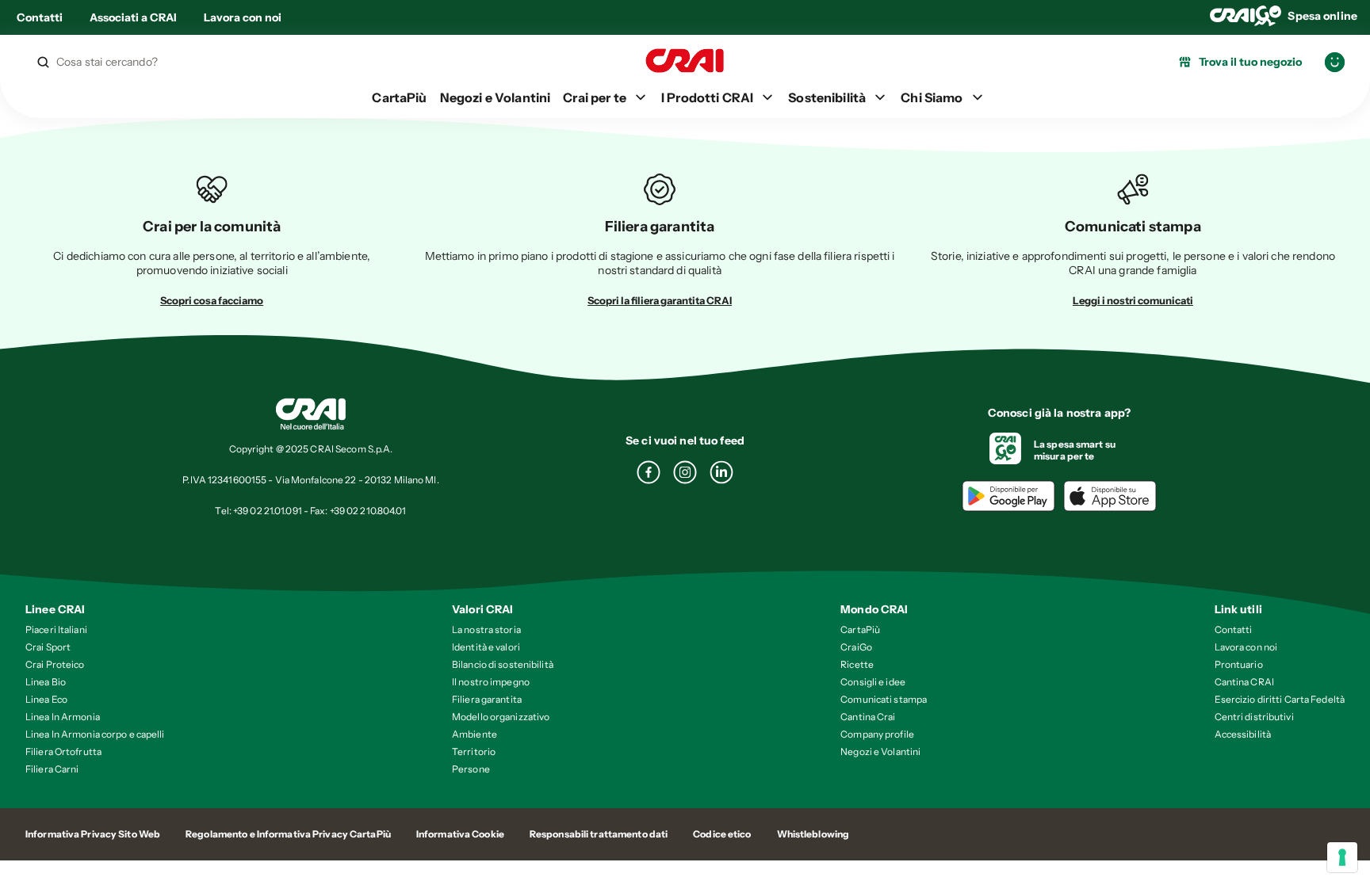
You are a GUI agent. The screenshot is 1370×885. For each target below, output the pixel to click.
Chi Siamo (931, 97)
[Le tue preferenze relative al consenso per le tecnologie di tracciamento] (1342, 857)
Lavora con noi (242, 17)
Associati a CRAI (133, 17)
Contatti (40, 17)
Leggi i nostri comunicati (1133, 300)
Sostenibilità (827, 97)
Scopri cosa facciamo (211, 300)
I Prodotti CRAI (707, 97)
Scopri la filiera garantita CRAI (659, 300)
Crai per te (594, 97)
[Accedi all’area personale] (1335, 62)
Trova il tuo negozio (1250, 62)
